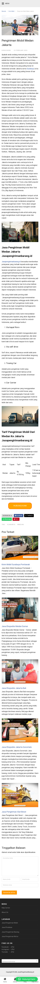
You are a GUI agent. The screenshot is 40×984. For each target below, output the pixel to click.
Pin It (16, 519)
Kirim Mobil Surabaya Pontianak (16, 564)
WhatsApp (7, 519)
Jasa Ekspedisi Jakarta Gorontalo (17, 747)
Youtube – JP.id (8, 952)
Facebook (19, 515)
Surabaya (30, 69)
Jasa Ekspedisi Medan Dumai (15, 626)
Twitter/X (30, 515)
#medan (20, 524)
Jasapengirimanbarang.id (11, 262)
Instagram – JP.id (8, 949)
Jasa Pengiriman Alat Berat (14, 812)
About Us (5, 912)
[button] (26, 979)
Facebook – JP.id (8, 947)
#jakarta (11, 524)
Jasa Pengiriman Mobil (10, 923)
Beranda (4, 11)
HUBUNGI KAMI (20, 506)
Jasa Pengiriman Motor (10, 936)
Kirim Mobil (11, 11)
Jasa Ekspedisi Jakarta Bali (14, 688)
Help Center (6, 908)
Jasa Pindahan (7, 927)
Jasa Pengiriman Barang (10, 932)
